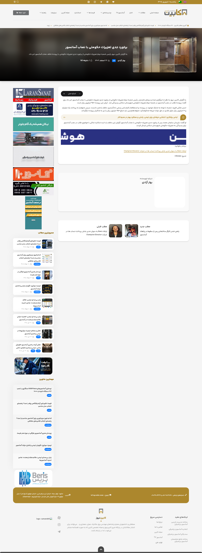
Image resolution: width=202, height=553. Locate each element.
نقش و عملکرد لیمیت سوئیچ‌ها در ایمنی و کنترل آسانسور (29, 332)
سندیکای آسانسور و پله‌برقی (178, 534)
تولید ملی (159, 542)
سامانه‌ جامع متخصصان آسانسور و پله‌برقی (179, 540)
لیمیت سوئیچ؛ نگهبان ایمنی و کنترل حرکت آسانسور (34, 445)
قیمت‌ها (92, 12)
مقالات (142, 12)
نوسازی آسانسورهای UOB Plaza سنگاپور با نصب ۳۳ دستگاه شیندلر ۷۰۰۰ (34, 390)
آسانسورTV (120, 12)
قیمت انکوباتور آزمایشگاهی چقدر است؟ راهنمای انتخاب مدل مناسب (155, 25)
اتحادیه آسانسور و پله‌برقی (178, 529)
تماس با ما (158, 527)
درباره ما (159, 522)
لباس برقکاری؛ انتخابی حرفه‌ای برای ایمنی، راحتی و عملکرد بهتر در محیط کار (148, 117)
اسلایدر (38, 351)
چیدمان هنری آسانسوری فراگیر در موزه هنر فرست (34, 433)
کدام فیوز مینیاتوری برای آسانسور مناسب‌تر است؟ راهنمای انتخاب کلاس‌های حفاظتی (103, 25)
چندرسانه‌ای (107, 12)
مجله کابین (65, 12)
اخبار (131, 12)
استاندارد (77, 12)
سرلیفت (54, 12)
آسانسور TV (158, 537)
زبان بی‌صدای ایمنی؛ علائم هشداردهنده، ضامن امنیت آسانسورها (31, 303)
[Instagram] (94, 2)
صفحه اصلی (154, 12)
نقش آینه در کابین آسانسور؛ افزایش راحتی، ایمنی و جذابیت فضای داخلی (28, 346)
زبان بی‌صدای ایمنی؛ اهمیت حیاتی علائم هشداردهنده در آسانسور (29, 318)
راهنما (44, 12)
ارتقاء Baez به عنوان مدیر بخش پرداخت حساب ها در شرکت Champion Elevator (155, 151)
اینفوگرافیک (37, 264)
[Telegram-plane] (101, 2)
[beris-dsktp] (123, 137)
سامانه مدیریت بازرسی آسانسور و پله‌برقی (179, 523)
